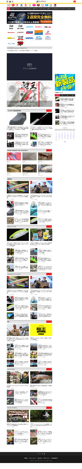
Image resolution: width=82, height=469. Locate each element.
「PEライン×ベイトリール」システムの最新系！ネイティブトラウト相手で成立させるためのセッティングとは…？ (41, 425)
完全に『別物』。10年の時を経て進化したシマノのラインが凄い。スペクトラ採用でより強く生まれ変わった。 (45, 143)
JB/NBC (20, 43)
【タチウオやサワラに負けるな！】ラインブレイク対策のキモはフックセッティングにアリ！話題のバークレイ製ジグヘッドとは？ (45, 307)
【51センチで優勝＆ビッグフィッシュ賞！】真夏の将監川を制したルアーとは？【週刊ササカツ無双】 (41, 243)
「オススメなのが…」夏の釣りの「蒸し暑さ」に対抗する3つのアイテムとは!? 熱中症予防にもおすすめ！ (45, 315)
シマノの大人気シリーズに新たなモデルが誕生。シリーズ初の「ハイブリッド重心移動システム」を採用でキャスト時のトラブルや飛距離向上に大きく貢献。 (67, 123)
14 (67, 135)
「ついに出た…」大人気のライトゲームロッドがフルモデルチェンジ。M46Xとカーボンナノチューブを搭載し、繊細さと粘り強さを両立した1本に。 (41, 128)
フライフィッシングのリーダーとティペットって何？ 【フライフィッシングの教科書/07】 (21, 432)
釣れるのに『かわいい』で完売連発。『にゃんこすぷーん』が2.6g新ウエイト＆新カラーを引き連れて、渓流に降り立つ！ (45, 432)
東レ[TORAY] (47, 38)
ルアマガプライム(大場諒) (19, 365)
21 (67, 136)
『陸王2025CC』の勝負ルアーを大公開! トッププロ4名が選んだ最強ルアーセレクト (22, 346)
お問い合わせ (40, 458)
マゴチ (23, 161)
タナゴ (8, 161)
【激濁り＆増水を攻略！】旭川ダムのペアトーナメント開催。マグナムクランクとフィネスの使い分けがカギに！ (21, 259)
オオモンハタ (25, 173)
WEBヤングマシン (47, 458)
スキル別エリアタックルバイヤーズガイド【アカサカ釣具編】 (17, 386)
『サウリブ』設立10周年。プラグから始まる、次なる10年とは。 (21, 392)
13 (64, 135)
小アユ (8, 173)
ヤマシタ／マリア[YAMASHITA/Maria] (11, 38)
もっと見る (49, 110)
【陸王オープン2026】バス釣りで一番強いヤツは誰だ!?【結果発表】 (40, 338)
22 (70, 136)
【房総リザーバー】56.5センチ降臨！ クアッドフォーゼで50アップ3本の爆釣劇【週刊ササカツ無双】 (45, 268)
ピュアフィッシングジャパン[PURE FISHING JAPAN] (47, 27)
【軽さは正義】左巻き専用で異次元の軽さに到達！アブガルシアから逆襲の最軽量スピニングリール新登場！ (21, 135)
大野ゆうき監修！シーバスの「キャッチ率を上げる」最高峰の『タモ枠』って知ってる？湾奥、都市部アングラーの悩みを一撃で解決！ (45, 204)
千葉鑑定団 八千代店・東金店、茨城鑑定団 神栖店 (20, 38)
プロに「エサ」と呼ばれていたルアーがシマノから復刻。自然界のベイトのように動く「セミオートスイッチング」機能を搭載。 (45, 220)
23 (73, 136)
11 (59, 135)
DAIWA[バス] (11, 27)
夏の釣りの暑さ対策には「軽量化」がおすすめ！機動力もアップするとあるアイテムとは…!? (22, 204)
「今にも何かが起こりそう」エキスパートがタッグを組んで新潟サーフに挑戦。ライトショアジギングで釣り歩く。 (41, 196)
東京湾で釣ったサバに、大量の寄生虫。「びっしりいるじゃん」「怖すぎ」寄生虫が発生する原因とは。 (67, 105)
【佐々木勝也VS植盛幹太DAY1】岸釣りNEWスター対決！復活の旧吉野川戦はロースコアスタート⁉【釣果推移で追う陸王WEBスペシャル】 (45, 354)
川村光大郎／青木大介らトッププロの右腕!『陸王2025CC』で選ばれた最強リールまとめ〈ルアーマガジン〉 (45, 346)
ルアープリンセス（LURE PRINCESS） (38, 38)
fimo (15, 206)
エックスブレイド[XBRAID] (20, 32)
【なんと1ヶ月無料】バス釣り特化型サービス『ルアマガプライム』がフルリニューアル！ (22, 363)
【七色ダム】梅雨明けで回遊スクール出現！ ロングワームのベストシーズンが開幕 (45, 251)
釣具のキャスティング (47, 32)
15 (70, 135)
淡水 (8, 162)
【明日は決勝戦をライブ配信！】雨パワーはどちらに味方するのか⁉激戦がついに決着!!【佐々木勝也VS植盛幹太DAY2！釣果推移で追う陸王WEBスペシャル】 (22, 354)
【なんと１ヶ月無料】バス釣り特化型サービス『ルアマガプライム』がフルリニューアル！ (45, 363)
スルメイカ (40, 161)
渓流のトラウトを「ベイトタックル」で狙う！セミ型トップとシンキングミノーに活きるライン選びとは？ (44, 440)
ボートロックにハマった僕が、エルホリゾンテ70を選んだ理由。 (44, 211)
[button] (8, 96)
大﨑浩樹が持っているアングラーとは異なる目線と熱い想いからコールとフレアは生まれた (45, 393)
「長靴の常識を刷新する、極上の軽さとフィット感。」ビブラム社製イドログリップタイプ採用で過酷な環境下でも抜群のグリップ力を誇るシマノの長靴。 (18, 128)
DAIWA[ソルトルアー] (20, 27)
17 (56, 136)
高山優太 (31, 130)
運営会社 (25, 458)
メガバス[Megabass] (11, 32)
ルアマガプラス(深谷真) (10, 426)
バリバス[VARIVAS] (29, 38)
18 (59, 136)
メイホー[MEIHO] (29, 32)
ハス (39, 173)
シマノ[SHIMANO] (29, 27)
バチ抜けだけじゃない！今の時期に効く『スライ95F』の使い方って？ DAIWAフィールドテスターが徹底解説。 (18, 196)
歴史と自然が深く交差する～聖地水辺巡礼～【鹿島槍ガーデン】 (41, 386)
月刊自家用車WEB (54, 458)
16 (73, 135)
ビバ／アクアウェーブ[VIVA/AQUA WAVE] (38, 32)
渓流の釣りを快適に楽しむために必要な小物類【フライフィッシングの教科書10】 (17, 425)
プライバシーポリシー (32, 458)
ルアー (31, 162)
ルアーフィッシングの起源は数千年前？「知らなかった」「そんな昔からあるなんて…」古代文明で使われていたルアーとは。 (22, 220)
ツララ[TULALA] (11, 43)
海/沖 (26, 162)
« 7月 (65, 141)
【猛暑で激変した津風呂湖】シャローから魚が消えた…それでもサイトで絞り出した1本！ (21, 251)
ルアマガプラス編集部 (10, 130)
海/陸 (23, 162)
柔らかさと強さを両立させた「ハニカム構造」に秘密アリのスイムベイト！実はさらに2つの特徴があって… (45, 135)
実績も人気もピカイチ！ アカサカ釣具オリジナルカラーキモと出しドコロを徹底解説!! (21, 401)
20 (64, 136)
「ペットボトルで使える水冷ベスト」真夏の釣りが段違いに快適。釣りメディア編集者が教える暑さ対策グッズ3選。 (22, 315)
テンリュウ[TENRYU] (38, 27)
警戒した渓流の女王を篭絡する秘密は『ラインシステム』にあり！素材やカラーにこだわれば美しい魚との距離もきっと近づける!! (22, 440)
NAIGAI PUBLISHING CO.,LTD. (40, 460)
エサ (10, 162)
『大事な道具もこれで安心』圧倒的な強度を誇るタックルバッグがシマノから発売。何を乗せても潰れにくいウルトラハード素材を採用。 (22, 143)
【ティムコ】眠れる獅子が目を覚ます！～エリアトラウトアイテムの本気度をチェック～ (45, 401)
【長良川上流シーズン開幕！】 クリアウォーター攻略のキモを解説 (21, 267)
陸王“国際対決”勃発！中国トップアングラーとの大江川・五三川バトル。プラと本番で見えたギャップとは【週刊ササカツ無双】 (18, 339)
